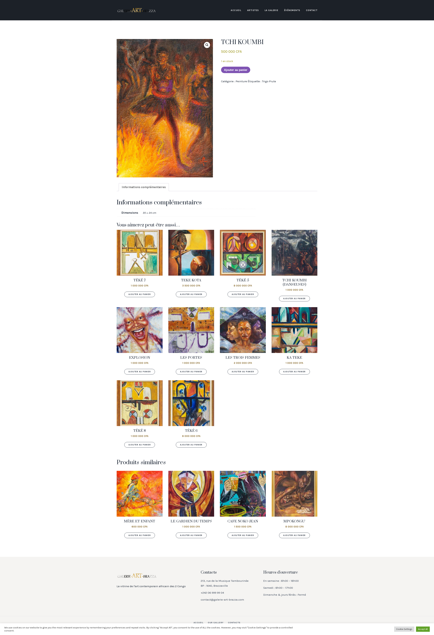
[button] (207, 45)
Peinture (241, 81)
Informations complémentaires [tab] (144, 187)
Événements (292, 10)
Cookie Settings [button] (404, 629)
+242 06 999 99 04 (212, 592)
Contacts (234, 622)
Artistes (253, 10)
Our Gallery (216, 622)
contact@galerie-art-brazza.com (222, 599)
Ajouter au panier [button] (140, 294)
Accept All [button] (423, 629)
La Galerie (271, 10)
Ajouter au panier (235, 70)
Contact (312, 10)
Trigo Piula (269, 81)
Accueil (236, 10)
